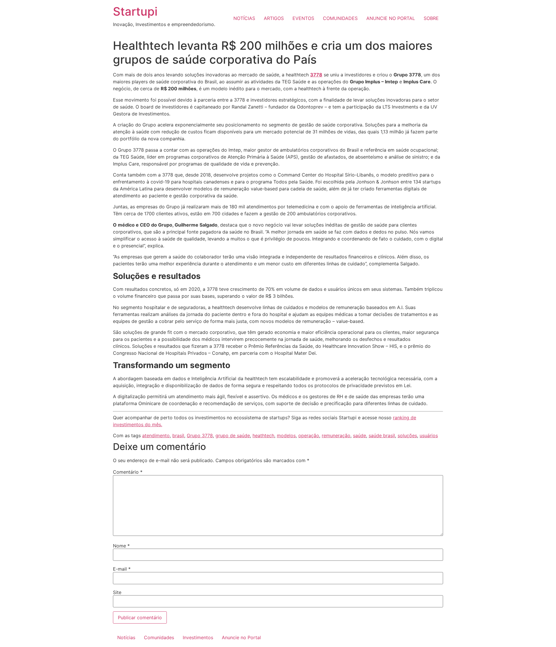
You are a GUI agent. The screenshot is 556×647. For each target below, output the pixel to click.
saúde (359, 435)
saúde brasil (382, 435)
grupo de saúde (232, 435)
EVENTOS (303, 18)
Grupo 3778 (200, 435)
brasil (178, 435)
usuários (429, 435)
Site (117, 592)
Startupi (135, 11)
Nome (121, 545)
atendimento (156, 435)
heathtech (263, 435)
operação (308, 435)
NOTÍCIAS (244, 18)
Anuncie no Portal (241, 637)
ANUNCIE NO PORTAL (390, 18)
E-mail (122, 569)
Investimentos (198, 637)
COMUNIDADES (340, 18)
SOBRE (431, 18)
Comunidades (159, 637)
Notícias (126, 637)
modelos (286, 435)
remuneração (336, 435)
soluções (407, 435)
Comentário (127, 472)
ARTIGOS (274, 18)
